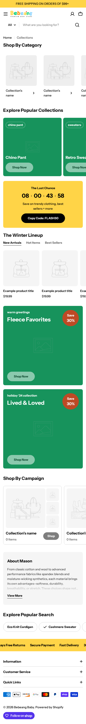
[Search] (77, 25)
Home (7, 37)
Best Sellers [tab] (53, 243)
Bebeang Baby (24, 707)
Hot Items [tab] (33, 243)
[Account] (72, 14)
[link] (21, 76)
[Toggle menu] (5, 14)
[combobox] (43, 25)
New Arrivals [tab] (12, 243)
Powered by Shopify (49, 707)
